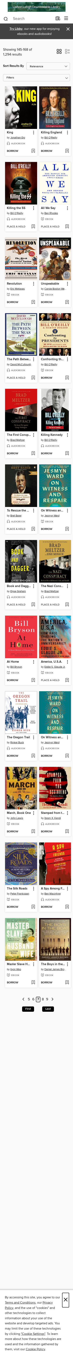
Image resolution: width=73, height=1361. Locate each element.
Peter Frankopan (19, 893)
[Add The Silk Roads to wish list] (33, 907)
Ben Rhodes (51, 213)
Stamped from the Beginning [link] (53, 813)
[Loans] (58, 19)
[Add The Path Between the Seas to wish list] (33, 378)
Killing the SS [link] (16, 208)
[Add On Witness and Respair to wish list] (67, 529)
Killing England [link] (51, 132)
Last (48, 1009)
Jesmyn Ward (51, 515)
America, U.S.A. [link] (51, 662)
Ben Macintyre (52, 893)
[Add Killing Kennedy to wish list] (67, 453)
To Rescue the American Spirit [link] (19, 510)
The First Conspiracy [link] (19, 435)
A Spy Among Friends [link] (53, 889)
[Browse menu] (66, 18)
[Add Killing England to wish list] (67, 151)
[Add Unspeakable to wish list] (67, 302)
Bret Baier (15, 515)
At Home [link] (13, 662)
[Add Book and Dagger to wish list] (33, 605)
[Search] (6, 18)
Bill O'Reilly (50, 137)
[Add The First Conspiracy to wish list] (33, 453)
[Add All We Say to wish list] (67, 226)
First (28, 1009)
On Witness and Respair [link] (53, 510)
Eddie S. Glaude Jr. (54, 667)
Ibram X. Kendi (52, 818)
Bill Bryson (16, 667)
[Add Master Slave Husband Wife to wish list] (33, 982)
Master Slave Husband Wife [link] (19, 964)
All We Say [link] (48, 208)
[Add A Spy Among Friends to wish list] (67, 907)
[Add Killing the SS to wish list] (33, 226)
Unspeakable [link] (50, 284)
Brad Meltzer (17, 440)
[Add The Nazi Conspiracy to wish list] (67, 605)
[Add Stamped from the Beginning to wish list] (67, 831)
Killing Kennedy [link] (52, 435)
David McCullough (20, 364)
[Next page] (52, 999)
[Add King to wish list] (33, 151)
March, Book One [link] (19, 813)
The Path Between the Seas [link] (19, 359)
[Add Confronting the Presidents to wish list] (67, 378)
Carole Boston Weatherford (55, 288)
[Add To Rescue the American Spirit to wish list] (33, 529)
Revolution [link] (14, 284)
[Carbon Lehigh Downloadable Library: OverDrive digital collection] (36, 7)
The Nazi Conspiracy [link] (53, 586)
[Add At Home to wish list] (33, 680)
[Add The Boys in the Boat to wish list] (67, 982)
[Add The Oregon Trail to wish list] (33, 756)
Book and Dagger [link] (19, 586)
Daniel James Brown (55, 969)
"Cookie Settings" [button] (33, 1334)
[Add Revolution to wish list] (33, 302)
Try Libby (16, 29)
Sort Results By (13, 66)
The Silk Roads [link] (17, 889)
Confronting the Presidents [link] (53, 359)
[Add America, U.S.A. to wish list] (67, 680)
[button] (59, 53)
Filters (10, 77)
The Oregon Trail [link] (18, 737)
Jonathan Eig (17, 137)
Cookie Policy (35, 1349)
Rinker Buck (17, 742)
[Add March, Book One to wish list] (33, 831)
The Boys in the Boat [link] (53, 964)
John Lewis (16, 818)
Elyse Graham (18, 591)
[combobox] (28, 19)
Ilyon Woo (15, 969)
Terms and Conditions (20, 1303)
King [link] (10, 132)
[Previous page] (23, 999)
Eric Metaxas (17, 288)
